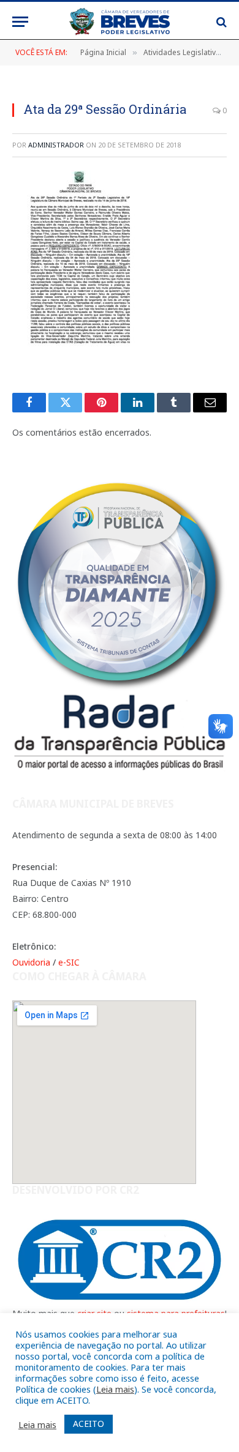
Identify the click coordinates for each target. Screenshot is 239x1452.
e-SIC (69, 962)
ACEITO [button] (88, 1423)
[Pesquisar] (220, 21)
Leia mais (115, 1388)
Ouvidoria (31, 962)
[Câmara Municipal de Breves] (119, 22)
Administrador (56, 144)
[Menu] (20, 21)
